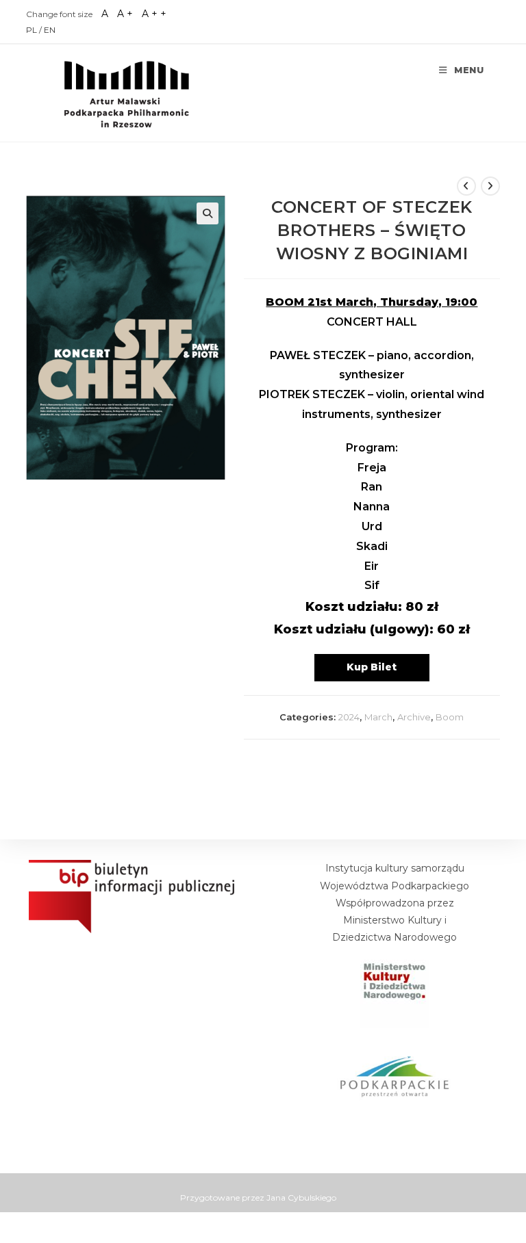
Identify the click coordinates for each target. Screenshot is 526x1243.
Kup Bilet (372, 667)
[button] (207, 213)
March (378, 716)
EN (49, 30)
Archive (414, 716)
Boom (450, 716)
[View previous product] (466, 186)
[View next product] (490, 186)
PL (32, 30)
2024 (349, 716)
